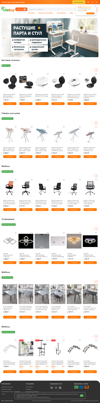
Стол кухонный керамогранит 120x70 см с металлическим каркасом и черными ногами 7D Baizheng (57, 308)
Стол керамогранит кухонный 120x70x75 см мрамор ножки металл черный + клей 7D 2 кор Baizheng (25, 308)
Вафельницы (6, 65)
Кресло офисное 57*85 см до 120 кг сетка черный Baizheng (89, 202)
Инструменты (61, 13)
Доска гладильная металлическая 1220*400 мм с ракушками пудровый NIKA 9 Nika (89, 149)
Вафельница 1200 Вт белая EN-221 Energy (41, 95)
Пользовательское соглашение (11, 391)
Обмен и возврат (7, 389)
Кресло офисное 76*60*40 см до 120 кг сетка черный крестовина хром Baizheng (73, 202)
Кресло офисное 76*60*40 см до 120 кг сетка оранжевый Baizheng (9, 202)
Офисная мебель (7, 171)
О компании (29, 387)
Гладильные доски (7, 118)
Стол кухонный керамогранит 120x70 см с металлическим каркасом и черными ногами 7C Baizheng (9, 308)
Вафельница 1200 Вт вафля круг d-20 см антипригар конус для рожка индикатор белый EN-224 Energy (74, 96)
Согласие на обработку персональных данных (84, 400)
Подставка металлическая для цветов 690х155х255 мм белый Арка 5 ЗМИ (9, 362)
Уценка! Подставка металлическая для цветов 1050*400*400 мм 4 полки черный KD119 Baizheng (57, 362)
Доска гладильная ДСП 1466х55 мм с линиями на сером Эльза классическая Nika (74, 149)
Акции (3, 394)
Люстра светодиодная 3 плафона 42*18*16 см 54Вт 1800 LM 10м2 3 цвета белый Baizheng (90, 255)
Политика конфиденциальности (41, 400)
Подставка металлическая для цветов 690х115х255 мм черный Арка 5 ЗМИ (73, 362)
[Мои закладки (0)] (88, 2)
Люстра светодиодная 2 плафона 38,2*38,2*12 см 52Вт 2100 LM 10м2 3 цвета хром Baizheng (9, 255)
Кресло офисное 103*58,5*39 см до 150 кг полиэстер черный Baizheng (40, 202)
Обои (71, 13)
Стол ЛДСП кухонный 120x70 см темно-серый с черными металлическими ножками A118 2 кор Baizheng (74, 308)
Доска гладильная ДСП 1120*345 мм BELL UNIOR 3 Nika (9, 149)
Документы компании (32, 391)
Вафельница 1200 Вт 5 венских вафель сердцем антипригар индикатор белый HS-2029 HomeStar (90, 96)
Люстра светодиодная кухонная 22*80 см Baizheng (41, 255)
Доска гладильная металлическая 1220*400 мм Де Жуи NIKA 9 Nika (57, 149)
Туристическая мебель (46, 13)
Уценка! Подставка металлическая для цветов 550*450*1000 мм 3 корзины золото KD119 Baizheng (25, 362)
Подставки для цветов (8, 332)
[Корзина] (96, 2)
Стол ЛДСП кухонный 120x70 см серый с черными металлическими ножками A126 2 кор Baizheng (90, 308)
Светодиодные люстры (8, 224)
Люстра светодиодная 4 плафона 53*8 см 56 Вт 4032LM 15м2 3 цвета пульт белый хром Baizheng (25, 255)
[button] (96, 38)
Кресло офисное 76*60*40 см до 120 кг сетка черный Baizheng (25, 202)
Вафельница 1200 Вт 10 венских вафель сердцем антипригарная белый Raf (25, 96)
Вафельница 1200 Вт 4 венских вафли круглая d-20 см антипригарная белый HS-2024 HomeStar (57, 96)
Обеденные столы (7, 277)
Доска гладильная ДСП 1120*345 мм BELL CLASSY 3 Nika (25, 149)
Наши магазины (79, 2)
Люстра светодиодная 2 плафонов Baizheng (57, 255)
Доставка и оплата (7, 387)
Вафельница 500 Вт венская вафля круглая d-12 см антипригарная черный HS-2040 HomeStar (9, 96)
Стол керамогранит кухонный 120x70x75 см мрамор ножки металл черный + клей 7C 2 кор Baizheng (41, 308)
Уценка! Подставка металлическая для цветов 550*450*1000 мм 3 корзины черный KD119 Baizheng (41, 362)
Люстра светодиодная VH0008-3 (72, 255)
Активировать (90, 13)
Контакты (28, 389)
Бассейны (31, 13)
